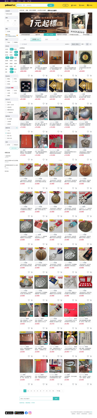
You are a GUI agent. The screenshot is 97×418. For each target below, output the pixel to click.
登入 (66, 5)
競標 (46, 39)
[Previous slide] (20, 57)
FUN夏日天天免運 (74, 34)
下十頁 (58, 391)
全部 (25, 39)
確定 (15, 24)
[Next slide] (32, 57)
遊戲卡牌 (38, 34)
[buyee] (11, 35)
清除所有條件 (14, 148)
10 (53, 391)
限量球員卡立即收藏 (62, 34)
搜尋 (56, 398)
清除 (17, 127)
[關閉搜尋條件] (24, 5)
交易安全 (90, 413)
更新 (91, 412)
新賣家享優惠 (86, 34)
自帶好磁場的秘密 (25, 34)
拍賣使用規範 (84, 413)
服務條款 (73, 413)
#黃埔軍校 (27, 402)
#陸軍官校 (22, 402)
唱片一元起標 (50, 34)
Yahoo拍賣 (10, 5)
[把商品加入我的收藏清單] (29, 75)
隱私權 (78, 413)
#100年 (33, 402)
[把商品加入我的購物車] (32, 75)
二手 (57, 39)
